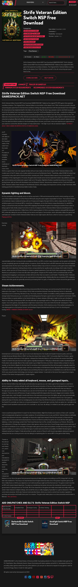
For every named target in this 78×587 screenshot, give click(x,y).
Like (44, 57)
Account (73, 5)
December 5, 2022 (61, 29)
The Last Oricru (12, 496)
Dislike (52, 57)
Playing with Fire (7, 217)
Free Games (33, 51)
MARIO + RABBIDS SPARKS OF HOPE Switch (19, 309)
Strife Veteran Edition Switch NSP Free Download (45, 17)
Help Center (48, 78)
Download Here (31, 78)
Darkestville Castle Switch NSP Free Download (22, 522)
